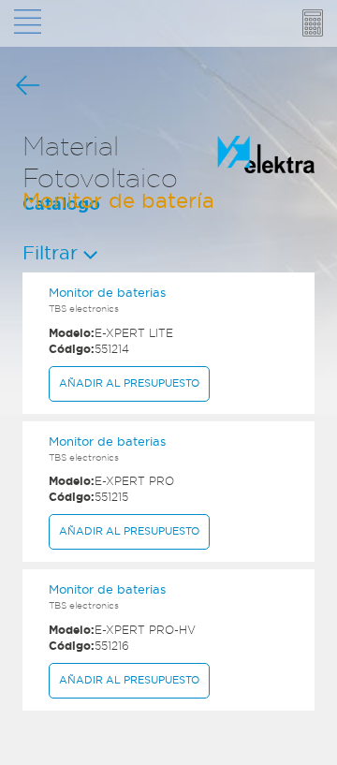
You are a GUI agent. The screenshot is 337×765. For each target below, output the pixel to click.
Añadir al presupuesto (129, 383)
